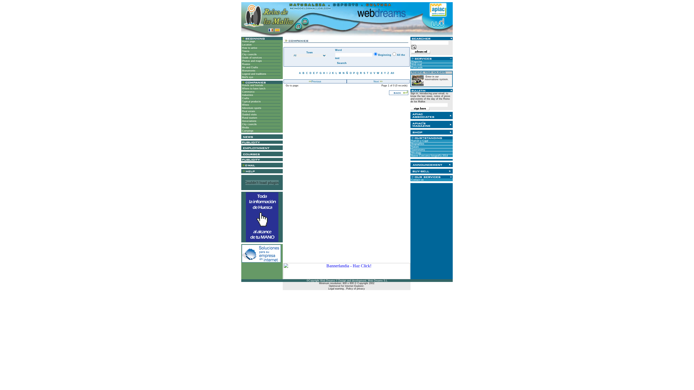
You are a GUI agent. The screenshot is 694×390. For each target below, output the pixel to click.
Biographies (417, 143)
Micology (415, 152)
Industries (247, 95)
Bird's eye (247, 77)
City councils (249, 54)
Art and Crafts (249, 67)
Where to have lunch (253, 88)
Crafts (245, 98)
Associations (248, 121)
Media (245, 127)
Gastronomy (417, 149)
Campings (247, 130)
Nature (414, 146)
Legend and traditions (253, 74)
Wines (245, 104)
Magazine (416, 61)
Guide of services (251, 57)
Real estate (248, 111)
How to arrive (249, 48)
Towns (245, 51)
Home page (248, 41)
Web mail (416, 64)
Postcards (416, 67)
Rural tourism (249, 117)
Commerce (248, 91)
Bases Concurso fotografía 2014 (429, 155)
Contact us (417, 179)
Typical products (251, 101)
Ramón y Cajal (419, 140)
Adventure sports (251, 108)
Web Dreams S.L (377, 280)
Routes (245, 64)
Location (246, 44)
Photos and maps (251, 61)
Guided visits (249, 114)
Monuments (248, 70)
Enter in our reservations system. (437, 78)
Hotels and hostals (252, 85)
